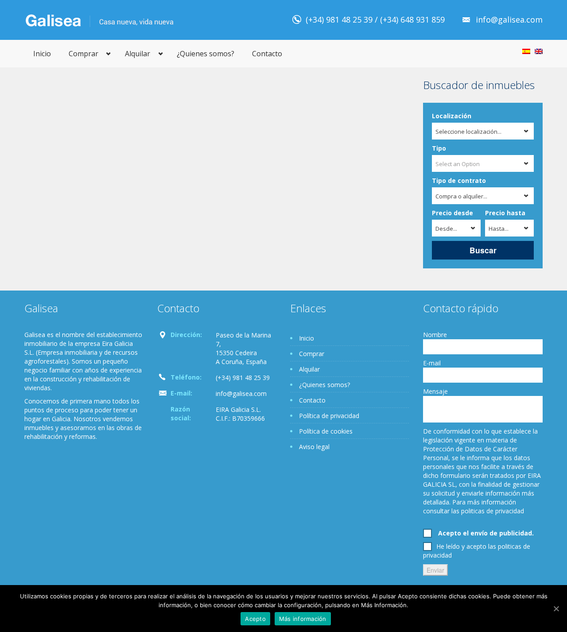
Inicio (42, 53)
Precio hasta (505, 213)
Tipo (439, 148)
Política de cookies (326, 431)
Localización (451, 116)
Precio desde (452, 213)
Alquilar (137, 53)
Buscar (483, 250)
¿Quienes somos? (205, 53)
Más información (302, 618)
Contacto (267, 53)
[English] (539, 51)
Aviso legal (314, 446)
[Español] (526, 51)
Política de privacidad (329, 415)
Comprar (83, 53)
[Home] (99, 20)
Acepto (255, 618)
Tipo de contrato (459, 180)
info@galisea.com (509, 19)
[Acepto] (555, 608)
